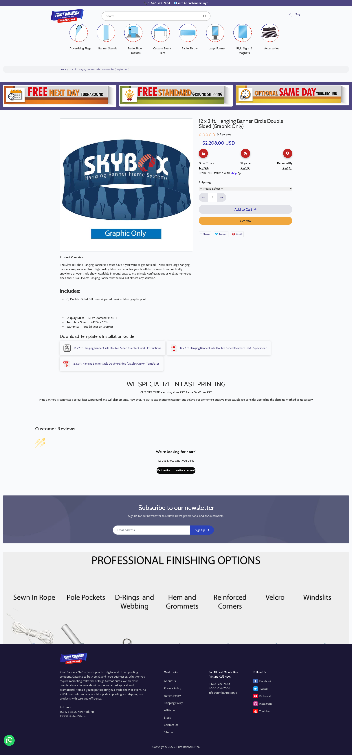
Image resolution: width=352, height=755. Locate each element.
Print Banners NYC (188, 747)
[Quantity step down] (203, 197)
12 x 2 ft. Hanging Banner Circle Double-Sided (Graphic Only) (99, 69)
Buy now (245, 220)
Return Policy (172, 695)
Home (63, 69)
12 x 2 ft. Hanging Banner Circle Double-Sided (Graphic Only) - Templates (116, 363)
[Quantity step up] (221, 197)
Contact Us (171, 725)
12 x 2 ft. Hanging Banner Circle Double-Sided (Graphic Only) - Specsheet (223, 348)
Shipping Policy (173, 703)
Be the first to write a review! (176, 470)
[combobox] (151, 16)
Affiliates (169, 710)
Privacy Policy (172, 688)
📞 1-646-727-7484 (157, 3)
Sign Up (200, 530)
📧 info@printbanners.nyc (191, 3)
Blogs (167, 717)
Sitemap (169, 732)
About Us (170, 681)
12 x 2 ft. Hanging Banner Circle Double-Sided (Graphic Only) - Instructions (117, 348)
